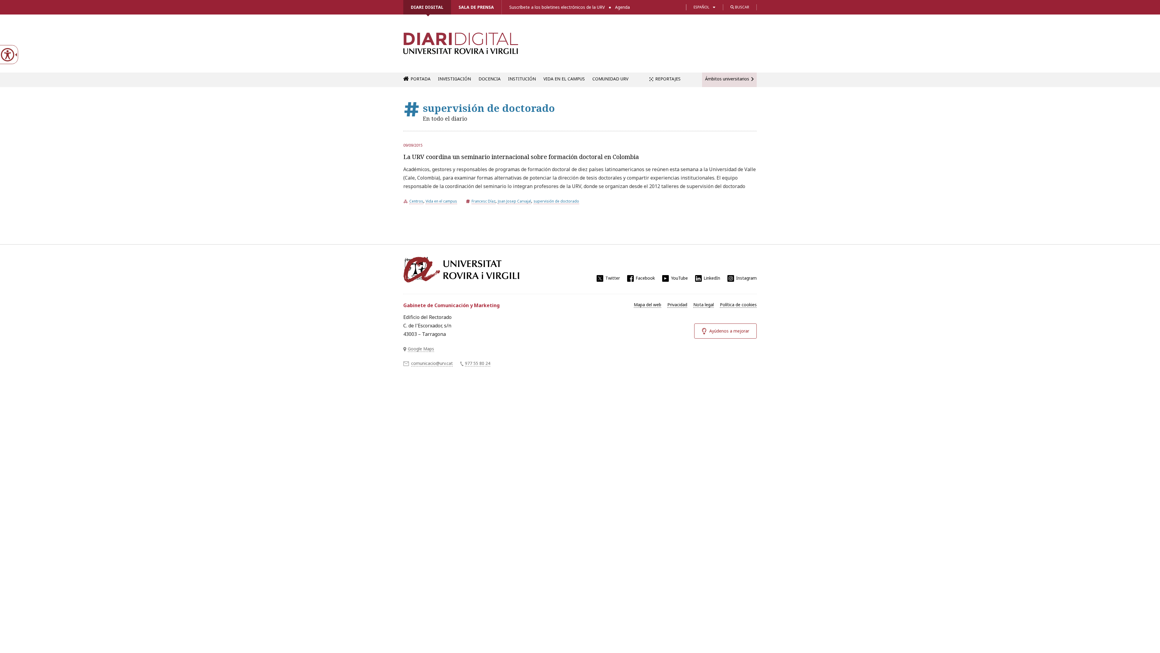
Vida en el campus (441, 201)
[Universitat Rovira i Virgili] (461, 270)
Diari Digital (427, 7)
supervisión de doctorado (556, 201)
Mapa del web (647, 304)
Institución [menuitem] (522, 79)
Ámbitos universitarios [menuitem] (727, 79)
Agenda (622, 7)
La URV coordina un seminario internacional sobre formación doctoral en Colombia (521, 157)
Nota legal (703, 304)
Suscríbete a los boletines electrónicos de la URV (557, 7)
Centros (416, 201)
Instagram (746, 278)
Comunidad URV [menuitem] (610, 79)
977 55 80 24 (477, 363)
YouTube (679, 278)
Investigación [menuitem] (454, 79)
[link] (460, 46)
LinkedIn (712, 278)
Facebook (645, 278)
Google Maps (421, 349)
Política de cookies (738, 304)
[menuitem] (647, 304)
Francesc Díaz (483, 201)
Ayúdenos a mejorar (729, 331)
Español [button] (701, 7)
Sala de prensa (476, 7)
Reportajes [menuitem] (668, 79)
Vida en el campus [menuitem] (564, 79)
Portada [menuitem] (420, 79)
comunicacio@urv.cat (432, 363)
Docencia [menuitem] (489, 79)
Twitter (612, 278)
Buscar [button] (741, 7)
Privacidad (677, 304)
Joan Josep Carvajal (514, 201)
